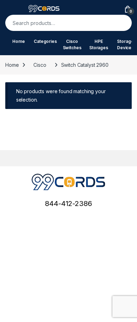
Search (122, 23)
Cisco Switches (72, 44)
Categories (45, 41)
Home (18, 41)
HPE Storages (98, 44)
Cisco (39, 65)
